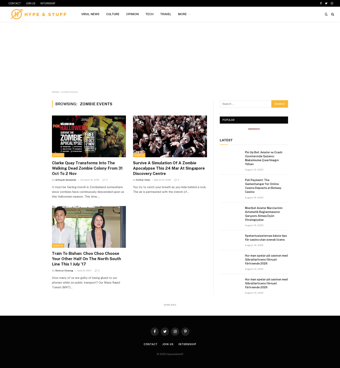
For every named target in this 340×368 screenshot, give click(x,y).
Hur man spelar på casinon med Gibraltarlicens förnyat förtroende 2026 (266, 259)
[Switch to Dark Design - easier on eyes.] (326, 14)
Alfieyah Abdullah (65, 179)
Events (58, 155)
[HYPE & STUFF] (38, 14)
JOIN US (30, 3)
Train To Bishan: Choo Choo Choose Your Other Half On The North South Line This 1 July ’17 (86, 258)
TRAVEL (165, 14)
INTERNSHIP (48, 3)
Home (55, 92)
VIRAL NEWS (90, 14)
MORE (182, 14)
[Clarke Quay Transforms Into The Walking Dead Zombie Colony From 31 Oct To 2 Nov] (89, 136)
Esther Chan (143, 179)
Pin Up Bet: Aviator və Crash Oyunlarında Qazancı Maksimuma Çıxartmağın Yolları (263, 158)
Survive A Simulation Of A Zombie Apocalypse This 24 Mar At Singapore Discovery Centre (169, 168)
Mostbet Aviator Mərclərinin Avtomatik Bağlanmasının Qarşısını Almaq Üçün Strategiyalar (264, 213)
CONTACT (14, 3)
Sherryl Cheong (64, 270)
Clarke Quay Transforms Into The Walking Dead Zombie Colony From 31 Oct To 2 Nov (87, 168)
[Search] (332, 14)
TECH (149, 14)
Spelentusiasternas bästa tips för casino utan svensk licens (266, 237)
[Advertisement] (170, 56)
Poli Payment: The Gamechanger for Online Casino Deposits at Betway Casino (263, 185)
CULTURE (112, 14)
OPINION (132, 14)
